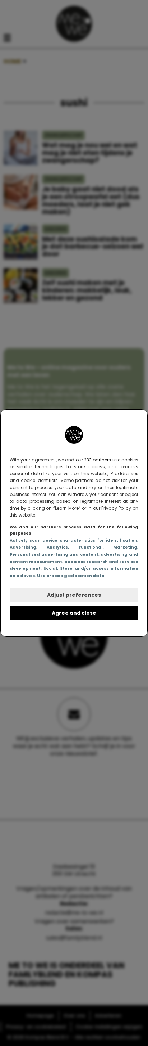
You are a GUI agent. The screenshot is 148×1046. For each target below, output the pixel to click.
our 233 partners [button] (93, 460)
